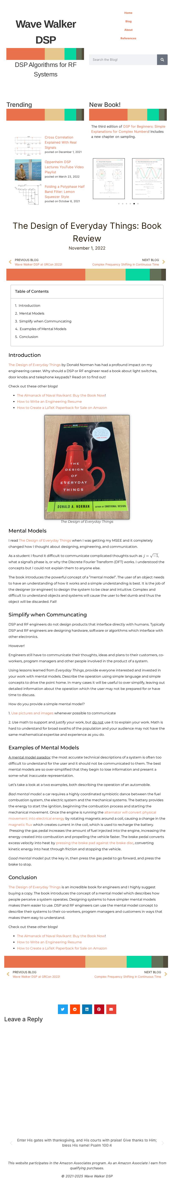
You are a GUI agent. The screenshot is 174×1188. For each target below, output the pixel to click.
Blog (128, 21)
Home (128, 12)
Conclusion (28, 337)
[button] (94, 179)
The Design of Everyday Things (34, 365)
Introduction (29, 306)
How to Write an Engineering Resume (49, 402)
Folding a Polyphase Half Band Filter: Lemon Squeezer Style (65, 191)
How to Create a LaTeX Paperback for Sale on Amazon (62, 408)
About (128, 29)
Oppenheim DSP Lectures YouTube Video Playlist (64, 167)
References (128, 38)
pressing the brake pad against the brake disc (94, 843)
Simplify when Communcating (45, 321)
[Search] (162, 59)
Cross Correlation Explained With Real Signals (61, 142)
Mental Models (31, 313)
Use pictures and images (32, 713)
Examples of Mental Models (43, 329)
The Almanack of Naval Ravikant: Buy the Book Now (61, 395)
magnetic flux (20, 825)
